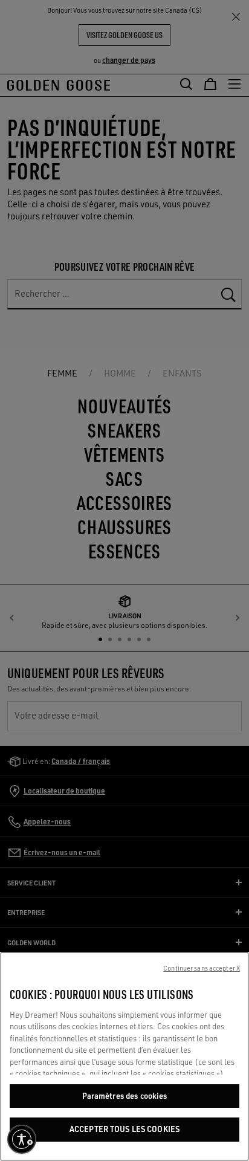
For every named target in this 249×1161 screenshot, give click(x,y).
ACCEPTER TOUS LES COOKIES (124, 1129)
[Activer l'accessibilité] (21, 1139)
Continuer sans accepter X (201, 968)
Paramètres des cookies (124, 1096)
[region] (124, 1056)
